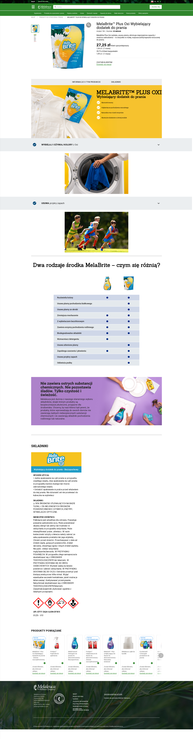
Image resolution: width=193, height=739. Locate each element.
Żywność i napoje (92, 13)
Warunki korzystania (80, 706)
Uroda (82, 13)
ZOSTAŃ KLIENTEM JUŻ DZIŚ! (113, 694)
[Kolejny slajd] (161, 655)
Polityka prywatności (80, 704)
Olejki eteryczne (118, 13)
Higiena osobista (72, 13)
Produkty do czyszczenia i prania (54, 13)
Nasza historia (43, 1)
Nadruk (75, 699)
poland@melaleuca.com (41, 706)
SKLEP (33, 17)
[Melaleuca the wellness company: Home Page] (44, 7)
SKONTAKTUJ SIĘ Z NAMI (41, 704)
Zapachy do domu (105, 13)
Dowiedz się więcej (103, 64)
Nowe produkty (130, 13)
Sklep (33, 1)
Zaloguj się (156, 7)
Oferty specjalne (143, 13)
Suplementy (37, 13)
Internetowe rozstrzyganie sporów (81, 709)
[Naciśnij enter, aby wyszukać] (55, 7)
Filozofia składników (80, 701)
